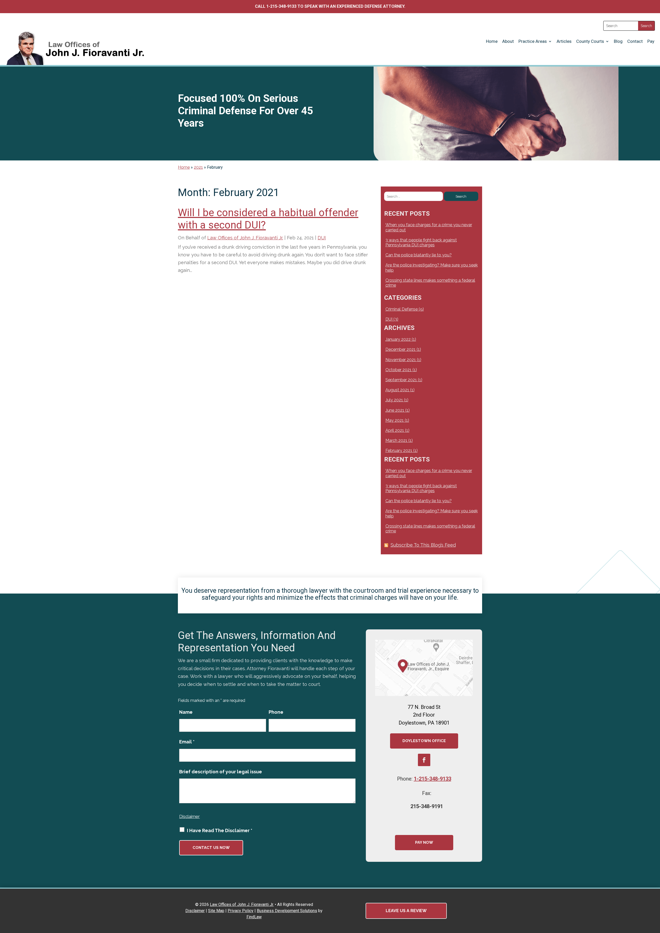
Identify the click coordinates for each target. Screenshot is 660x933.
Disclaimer (189, 816)
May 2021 (394, 420)
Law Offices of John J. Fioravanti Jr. (245, 237)
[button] (655, 895)
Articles (564, 41)
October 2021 (398, 369)
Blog (618, 41)
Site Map (216, 910)
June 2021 (394, 410)
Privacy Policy (240, 910)
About (508, 41)
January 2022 (398, 339)
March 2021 (396, 440)
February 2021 (398, 450)
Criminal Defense (401, 309)
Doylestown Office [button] (424, 741)
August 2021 (397, 389)
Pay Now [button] (424, 842)
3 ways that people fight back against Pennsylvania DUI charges (421, 242)
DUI (322, 237)
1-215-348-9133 (281, 6)
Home (492, 41)
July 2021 (394, 399)
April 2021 (394, 430)
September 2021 (401, 379)
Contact (635, 41)
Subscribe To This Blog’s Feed (423, 545)
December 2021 (400, 349)
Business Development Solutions (287, 910)
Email (187, 741)
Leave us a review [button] (406, 910)
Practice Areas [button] (532, 41)
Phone (276, 712)
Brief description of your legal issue (220, 771)
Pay (650, 41)
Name (186, 712)
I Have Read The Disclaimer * (219, 830)
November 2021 (400, 359)
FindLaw (254, 916)
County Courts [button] (590, 41)
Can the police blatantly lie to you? (418, 255)
